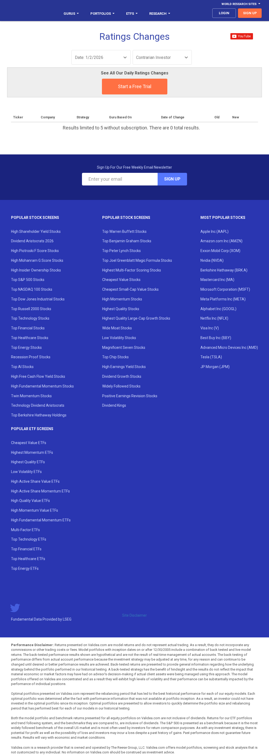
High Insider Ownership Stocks (36, 270)
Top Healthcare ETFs (28, 559)
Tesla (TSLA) (211, 357)
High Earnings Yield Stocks (124, 367)
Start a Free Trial (134, 86)
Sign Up (172, 179)
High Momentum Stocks (122, 299)
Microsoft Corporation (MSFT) (225, 289)
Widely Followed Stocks (121, 386)
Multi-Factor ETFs (25, 530)
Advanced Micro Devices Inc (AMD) (229, 347)
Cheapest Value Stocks (121, 280)
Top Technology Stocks (30, 318)
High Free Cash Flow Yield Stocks (38, 376)
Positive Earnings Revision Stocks (129, 396)
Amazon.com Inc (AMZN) (221, 241)
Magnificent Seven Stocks (123, 347)
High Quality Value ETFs (30, 501)
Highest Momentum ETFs (32, 452)
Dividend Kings (114, 405)
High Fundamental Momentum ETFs (41, 520)
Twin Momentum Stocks (31, 396)
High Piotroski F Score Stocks (35, 251)
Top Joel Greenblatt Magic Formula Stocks (137, 260)
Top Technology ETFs (28, 539)
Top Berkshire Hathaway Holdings (38, 415)
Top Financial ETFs (26, 549)
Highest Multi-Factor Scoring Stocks (131, 270)
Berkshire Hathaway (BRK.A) (223, 270)
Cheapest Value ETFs (28, 443)
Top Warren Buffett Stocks (124, 231)
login (224, 13)
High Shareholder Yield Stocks (36, 231)
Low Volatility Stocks (119, 338)
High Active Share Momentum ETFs (40, 491)
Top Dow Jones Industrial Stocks (38, 299)
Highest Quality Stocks (120, 309)
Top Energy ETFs (25, 568)
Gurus (69, 14)
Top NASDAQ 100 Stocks (31, 289)
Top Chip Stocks (115, 357)
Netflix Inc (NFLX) (214, 318)
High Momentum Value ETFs (34, 510)
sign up (250, 13)
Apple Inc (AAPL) (214, 231)
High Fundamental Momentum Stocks (42, 386)
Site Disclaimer (134, 615)
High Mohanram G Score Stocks (37, 260)
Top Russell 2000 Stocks (31, 309)
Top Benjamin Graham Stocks (126, 241)
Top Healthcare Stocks (29, 338)
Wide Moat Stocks (117, 328)
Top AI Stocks (22, 367)
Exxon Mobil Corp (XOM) (220, 251)
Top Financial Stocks (28, 328)
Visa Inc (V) (209, 328)
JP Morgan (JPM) (215, 367)
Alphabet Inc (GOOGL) (218, 309)
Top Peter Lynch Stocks (121, 251)
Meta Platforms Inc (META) (223, 299)
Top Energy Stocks (26, 347)
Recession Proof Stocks (30, 357)
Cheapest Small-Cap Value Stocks (130, 289)
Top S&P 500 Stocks (27, 280)
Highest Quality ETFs (28, 462)
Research (158, 14)
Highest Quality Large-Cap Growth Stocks (136, 318)
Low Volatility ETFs (26, 472)
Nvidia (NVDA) (212, 260)
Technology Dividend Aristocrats (37, 405)
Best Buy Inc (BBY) (215, 338)
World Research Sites (239, 4)
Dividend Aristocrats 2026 (32, 241)
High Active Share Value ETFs (35, 481)
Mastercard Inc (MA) (217, 280)
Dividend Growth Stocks (121, 376)
